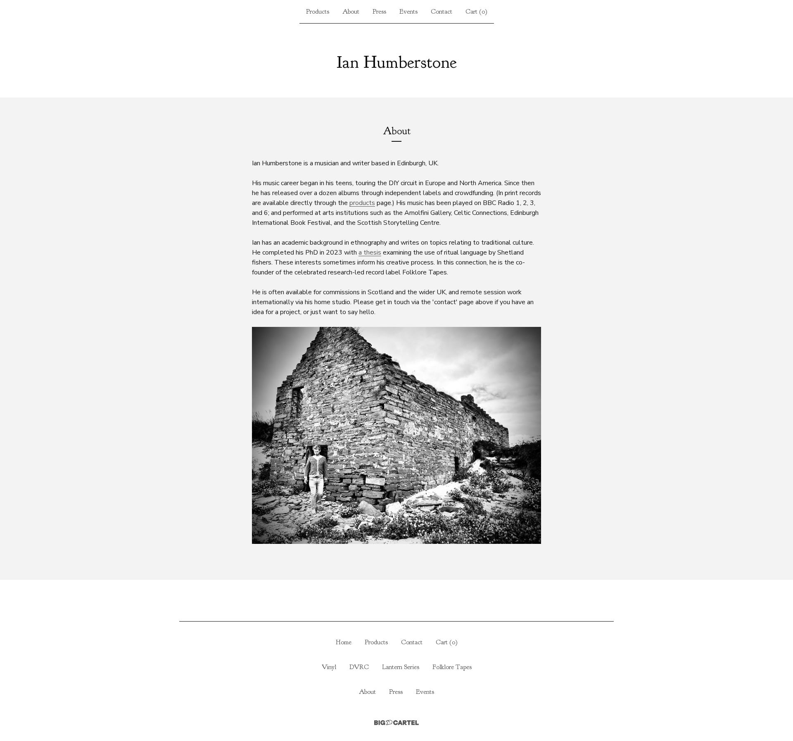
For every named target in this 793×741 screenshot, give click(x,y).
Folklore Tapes (452, 667)
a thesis (370, 252)
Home (343, 642)
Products (317, 11)
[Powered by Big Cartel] (396, 723)
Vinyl (329, 667)
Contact (441, 11)
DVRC (359, 667)
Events (408, 11)
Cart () (476, 11)
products (362, 202)
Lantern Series (400, 667)
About (350, 11)
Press (379, 11)
